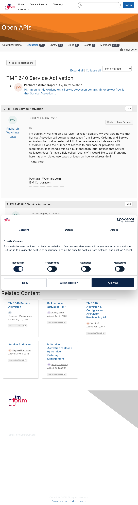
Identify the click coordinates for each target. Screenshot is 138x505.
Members (109, 44)
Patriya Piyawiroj (59, 364)
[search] (81, 5)
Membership (16, 456)
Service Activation (19, 344)
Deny (25, 282)
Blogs (72, 44)
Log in (128, 5)
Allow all (113, 282)
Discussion (35, 44)
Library (56, 44)
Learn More (15, 460)
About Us (14, 482)
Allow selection (69, 282)
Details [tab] (69, 229)
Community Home (12, 44)
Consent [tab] (24, 229)
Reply (110, 122)
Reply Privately (124, 122)
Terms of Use (16, 485)
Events (89, 44)
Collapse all (93, 70)
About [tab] (114, 229)
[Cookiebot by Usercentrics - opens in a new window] (119, 220)
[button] (38, 4)
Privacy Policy (17, 489)
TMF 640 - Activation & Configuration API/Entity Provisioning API (96, 310)
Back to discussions (22, 62)
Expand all (76, 70)
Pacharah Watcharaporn (12, 132)
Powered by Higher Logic (69, 501)
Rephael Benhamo (21, 350)
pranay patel (57, 312)
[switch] (52, 269)
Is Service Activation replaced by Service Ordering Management (59, 351)
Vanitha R (95, 323)
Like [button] (129, 108)
